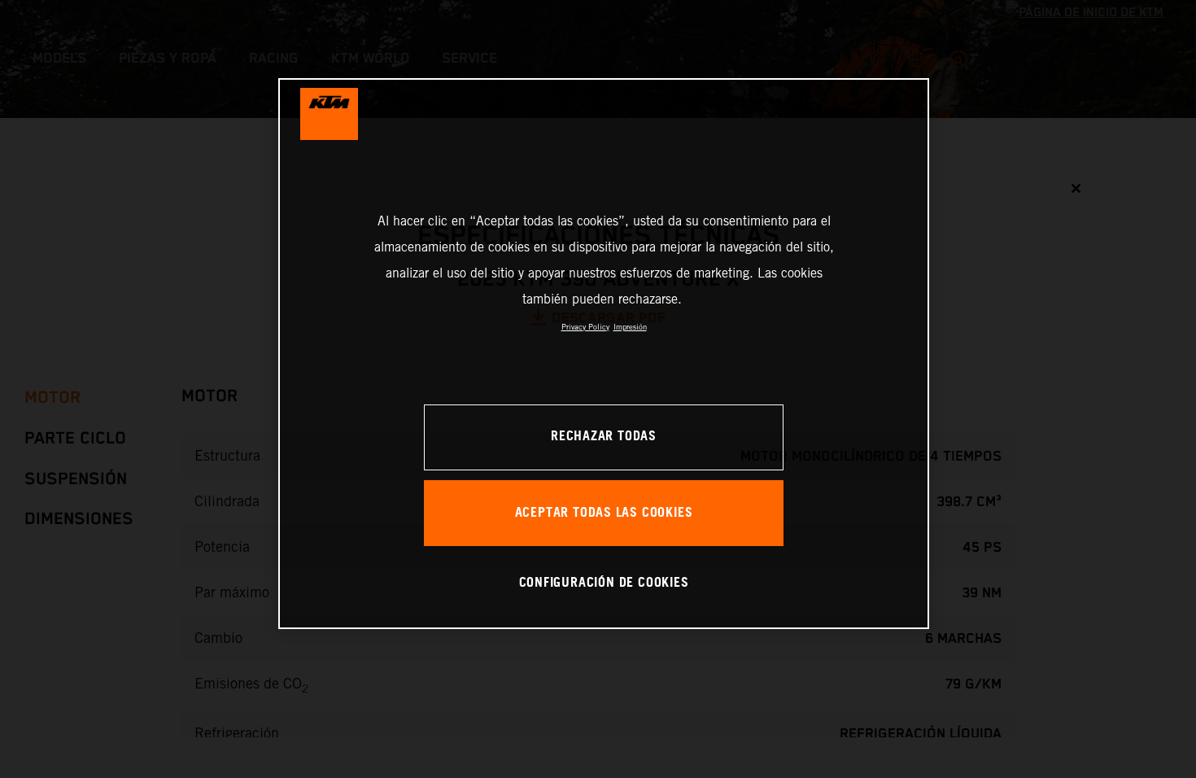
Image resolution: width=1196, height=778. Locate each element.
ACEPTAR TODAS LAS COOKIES (604, 513)
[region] (603, 353)
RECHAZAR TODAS (604, 436)
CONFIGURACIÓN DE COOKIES (604, 583)
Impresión (630, 326)
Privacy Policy (585, 326)
